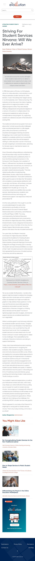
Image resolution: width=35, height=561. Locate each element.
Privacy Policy (18, 544)
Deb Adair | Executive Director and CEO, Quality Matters (15, 496)
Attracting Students (8, 24)
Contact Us (4, 547)
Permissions (30, 544)
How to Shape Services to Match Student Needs (16, 466)
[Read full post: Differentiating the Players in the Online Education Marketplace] (10, 482)
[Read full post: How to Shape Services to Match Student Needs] (10, 456)
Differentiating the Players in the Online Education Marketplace (15, 491)
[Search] (32, 10)
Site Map (31, 547)
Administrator (19, 415)
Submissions (4, 544)
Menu (17, 16)
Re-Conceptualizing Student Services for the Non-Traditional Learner (17, 441)
